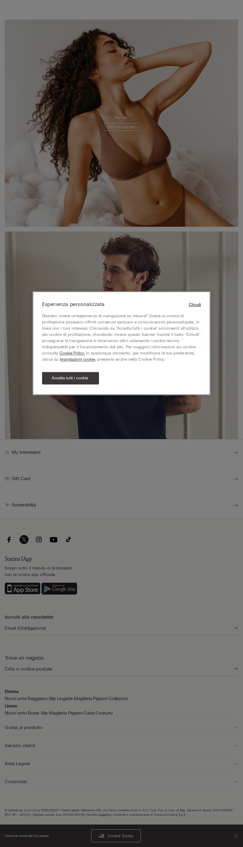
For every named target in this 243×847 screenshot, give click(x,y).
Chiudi (195, 304)
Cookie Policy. (72, 353)
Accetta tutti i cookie (70, 377)
